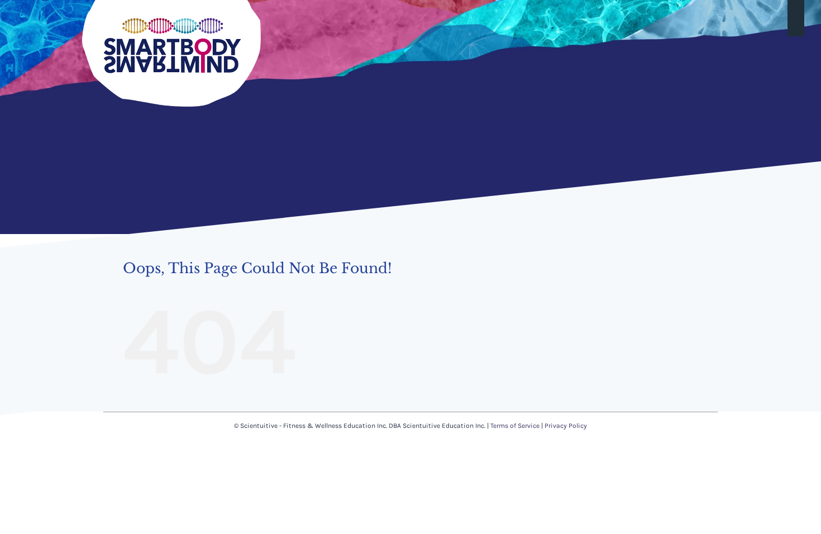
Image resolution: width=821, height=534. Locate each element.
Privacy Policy (566, 426)
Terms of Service (515, 426)
